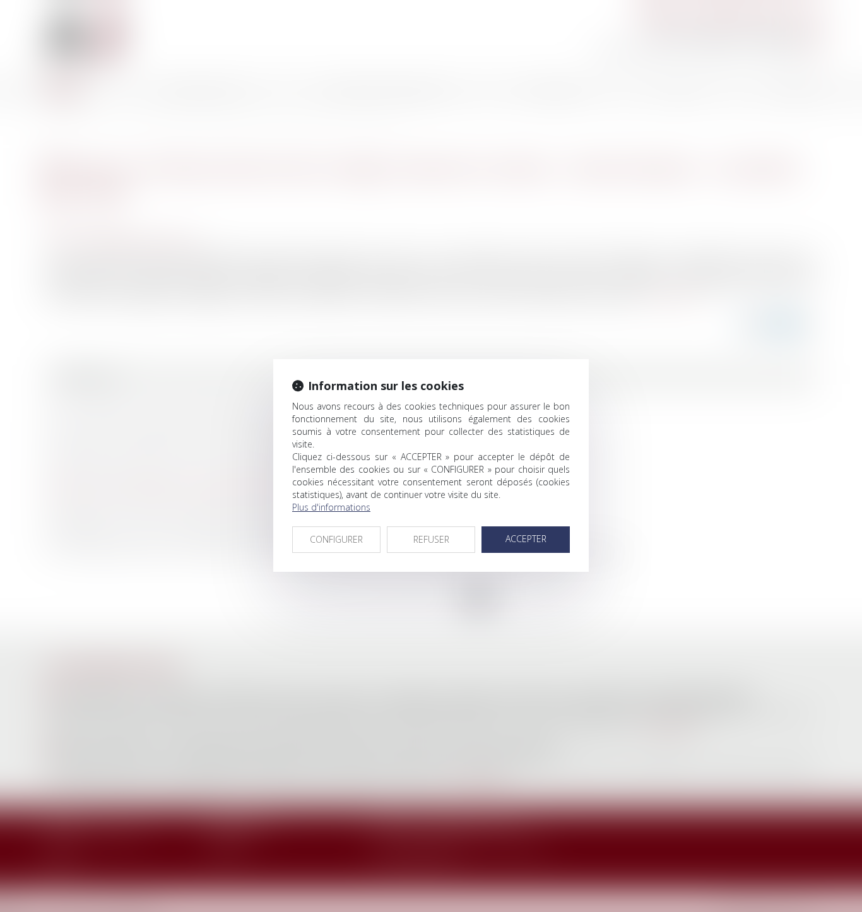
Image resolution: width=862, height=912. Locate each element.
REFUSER (431, 539)
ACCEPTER (525, 539)
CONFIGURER (336, 539)
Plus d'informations (331, 507)
